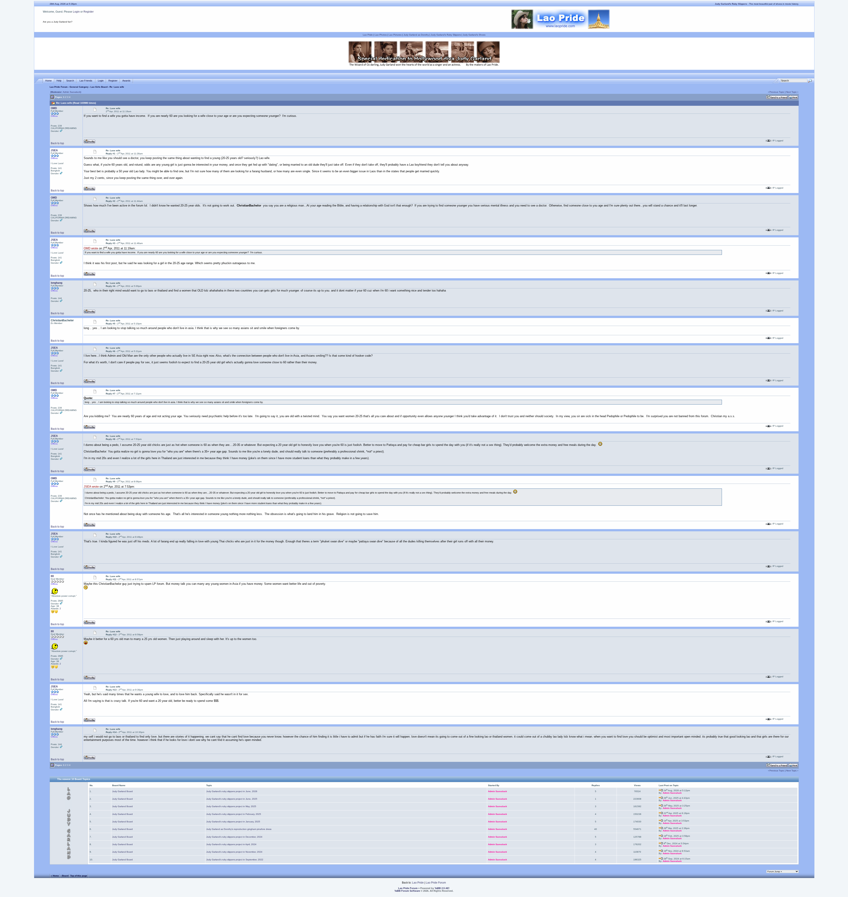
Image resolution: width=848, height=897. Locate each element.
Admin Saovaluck (71, 92)
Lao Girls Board (99, 87)
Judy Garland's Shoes (474, 35)
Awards (126, 80)
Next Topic (791, 92)
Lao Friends (86, 80)
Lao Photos (381, 35)
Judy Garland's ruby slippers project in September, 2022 (234, 859)
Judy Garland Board (122, 791)
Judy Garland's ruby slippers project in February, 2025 (233, 814)
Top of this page (78, 875)
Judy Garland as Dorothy (416, 35)
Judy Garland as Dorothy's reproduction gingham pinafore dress (238, 829)
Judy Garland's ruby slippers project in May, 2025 (231, 806)
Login (76, 11)
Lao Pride (368, 35)
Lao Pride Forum (59, 87)
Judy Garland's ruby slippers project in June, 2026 (231, 791)
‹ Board (64, 875)
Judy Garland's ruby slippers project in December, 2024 (234, 837)
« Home (55, 875)
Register (88, 11)
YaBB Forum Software (407, 890)
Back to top (57, 143)
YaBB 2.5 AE (442, 888)
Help (59, 80)
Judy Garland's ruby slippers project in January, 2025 (233, 821)
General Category (79, 87)
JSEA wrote (91, 486)
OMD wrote (91, 248)
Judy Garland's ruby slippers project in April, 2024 (231, 844)
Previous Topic (776, 92)
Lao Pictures (395, 35)
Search (70, 80)
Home (48, 80)
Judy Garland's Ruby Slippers (446, 35)
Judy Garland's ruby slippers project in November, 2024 (234, 852)
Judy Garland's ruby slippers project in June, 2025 (231, 799)
